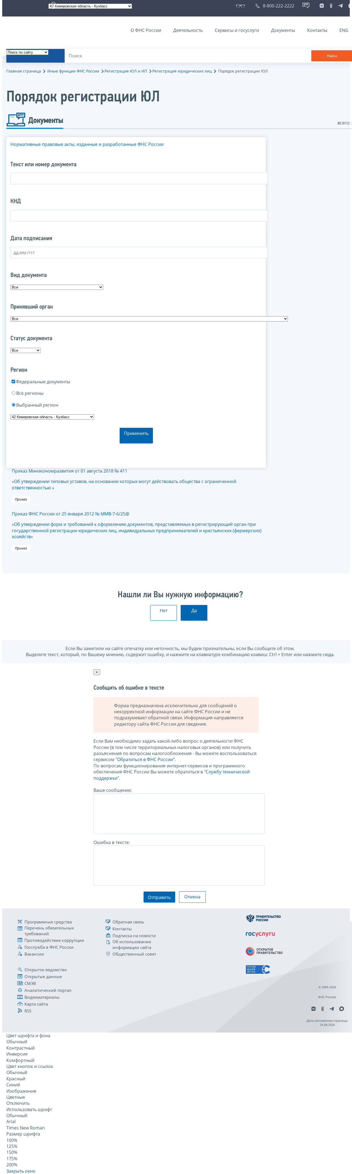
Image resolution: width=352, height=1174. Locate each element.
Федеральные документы (43, 382)
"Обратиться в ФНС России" (145, 759)
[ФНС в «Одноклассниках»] (331, 6)
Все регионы (29, 393)
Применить (136, 433)
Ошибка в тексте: (112, 842)
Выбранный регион (37, 405)
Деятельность (188, 30)
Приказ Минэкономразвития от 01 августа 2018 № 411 (124, 479)
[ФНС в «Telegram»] (340, 6)
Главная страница (23, 71)
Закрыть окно (20, 1171)
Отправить (159, 897)
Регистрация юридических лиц (182, 71)
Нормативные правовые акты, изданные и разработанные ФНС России (87, 144)
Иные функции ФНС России (73, 71)
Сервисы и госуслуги (237, 30)
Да (194, 610)
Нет (163, 610)
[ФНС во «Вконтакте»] (322, 6)
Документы (283, 30)
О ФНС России (146, 30)
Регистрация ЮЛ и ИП (126, 71)
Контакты (317, 30)
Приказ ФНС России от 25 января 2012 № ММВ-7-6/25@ (137, 525)
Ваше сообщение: (113, 790)
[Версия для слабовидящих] (241, 6)
